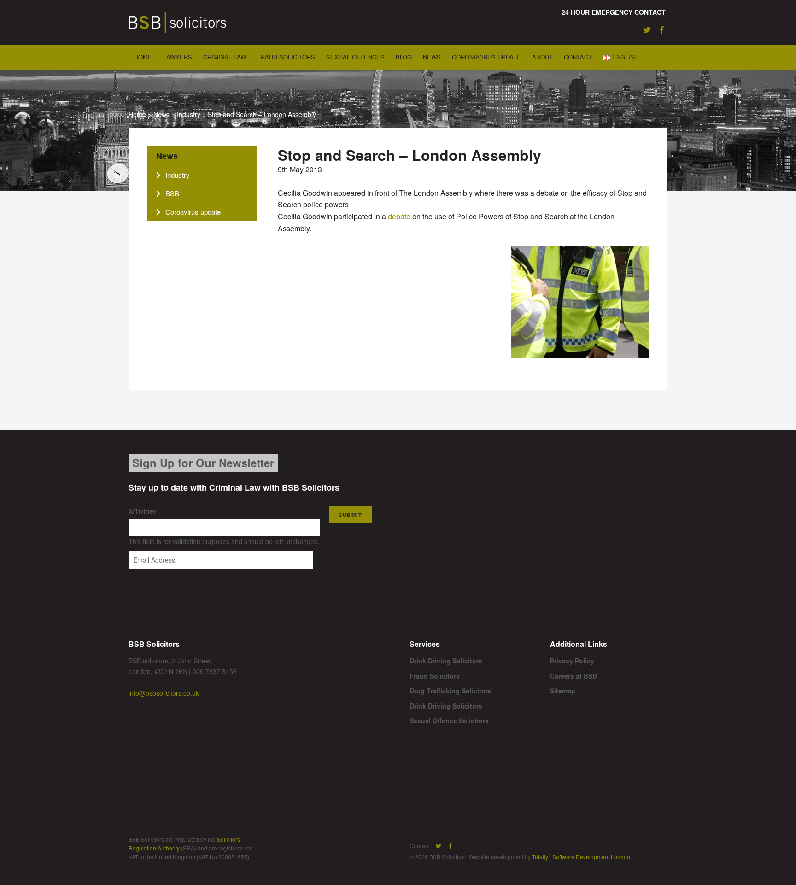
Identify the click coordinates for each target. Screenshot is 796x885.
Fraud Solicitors (286, 57)
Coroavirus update (193, 212)
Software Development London (591, 857)
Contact (578, 57)
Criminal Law (224, 57)
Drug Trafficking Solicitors (451, 690)
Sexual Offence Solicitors (449, 720)
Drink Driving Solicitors (446, 660)
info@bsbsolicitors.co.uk (164, 692)
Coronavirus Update (486, 57)
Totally (540, 857)
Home (143, 57)
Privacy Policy (572, 660)
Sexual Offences (355, 57)
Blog (404, 57)
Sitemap (562, 690)
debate (399, 216)
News (432, 57)
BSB (172, 193)
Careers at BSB (573, 675)
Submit (351, 514)
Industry (188, 114)
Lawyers (177, 57)
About (542, 57)
